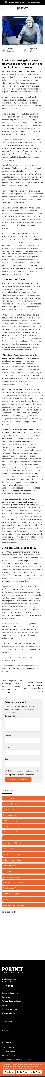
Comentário (10, 716)
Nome (8, 736)
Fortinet (28, 86)
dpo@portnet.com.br (9, 981)
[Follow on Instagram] (6, 986)
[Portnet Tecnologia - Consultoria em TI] (22, 9)
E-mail (8, 747)
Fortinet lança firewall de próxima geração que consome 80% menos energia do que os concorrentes (12, 686)
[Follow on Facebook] (3, 986)
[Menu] (3, 8)
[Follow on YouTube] (12, 986)
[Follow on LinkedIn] (9, 986)
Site (6, 759)
